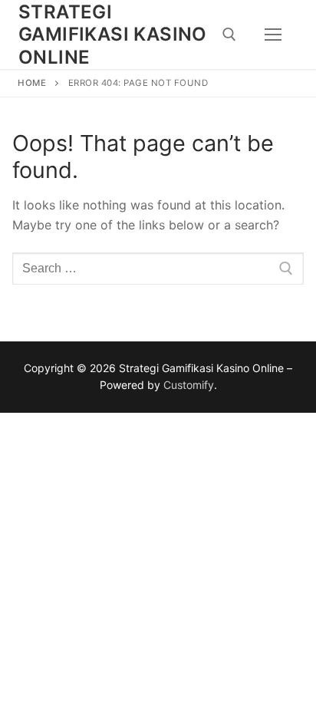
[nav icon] (273, 34)
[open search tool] (229, 34)
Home (32, 82)
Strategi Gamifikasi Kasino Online (112, 34)
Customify (188, 384)
